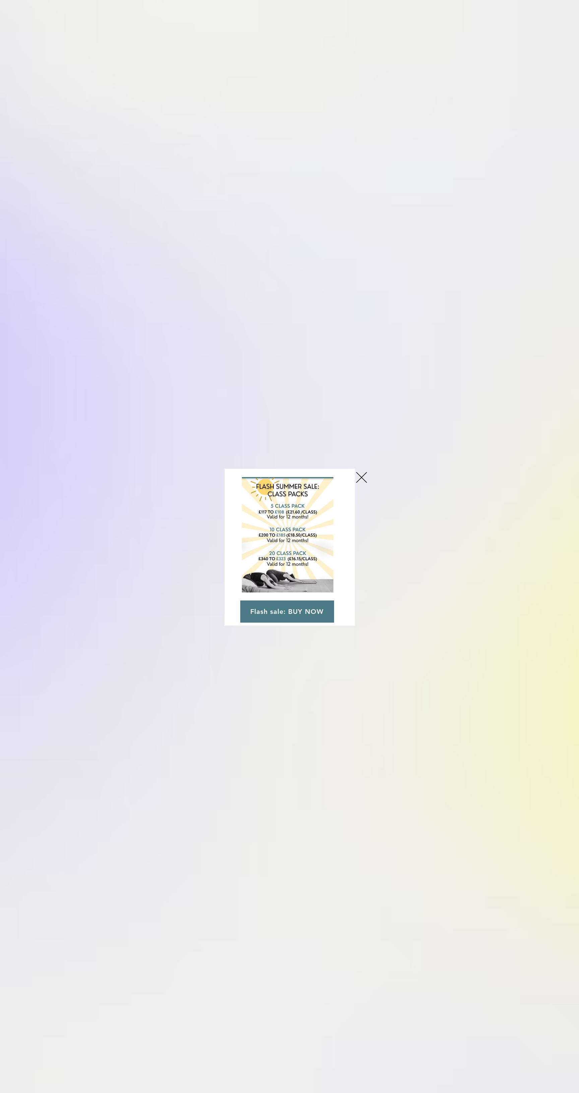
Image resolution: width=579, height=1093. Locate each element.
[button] (361, 477)
